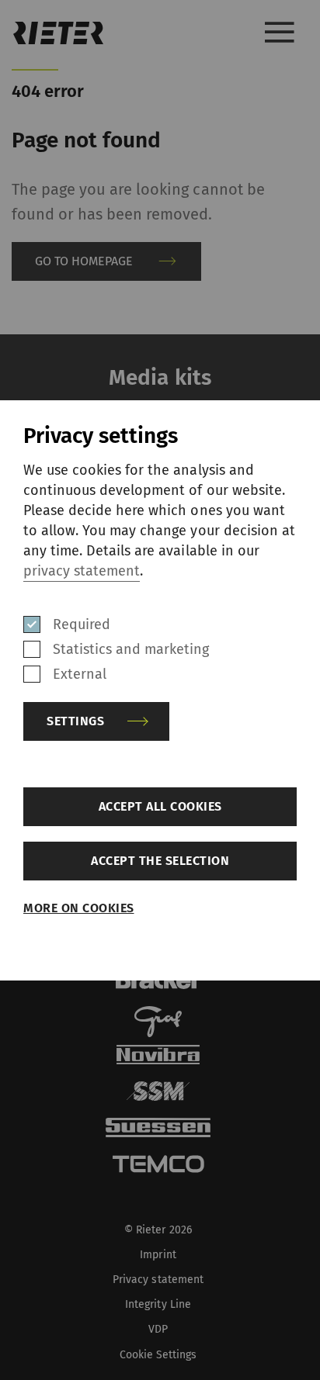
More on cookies (78, 908)
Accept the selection (160, 860)
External (79, 674)
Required (81, 624)
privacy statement (81, 570)
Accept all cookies (160, 806)
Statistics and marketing (131, 649)
